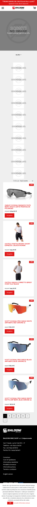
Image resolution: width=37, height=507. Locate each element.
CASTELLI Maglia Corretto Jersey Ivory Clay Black (18, 283)
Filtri (18, 55)
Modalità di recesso (9, 464)
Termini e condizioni (9, 469)
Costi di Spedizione (9, 459)
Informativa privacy (9, 467)
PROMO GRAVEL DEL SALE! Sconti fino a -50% (18, 1)
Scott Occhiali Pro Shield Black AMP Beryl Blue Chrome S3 (18, 361)
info (27, 4)
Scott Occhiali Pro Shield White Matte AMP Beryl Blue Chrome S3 (18, 399)
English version (8, 474)
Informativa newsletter (10, 462)
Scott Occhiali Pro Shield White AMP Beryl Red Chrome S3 (18, 322)
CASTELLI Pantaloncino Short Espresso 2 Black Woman (17, 245)
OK (10, 503)
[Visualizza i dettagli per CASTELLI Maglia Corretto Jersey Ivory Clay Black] (18, 269)
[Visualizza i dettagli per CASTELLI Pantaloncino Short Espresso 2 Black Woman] (18, 231)
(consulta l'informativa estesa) (21, 503)
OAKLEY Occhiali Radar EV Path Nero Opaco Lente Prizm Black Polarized (18, 207)
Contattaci (6, 457)
